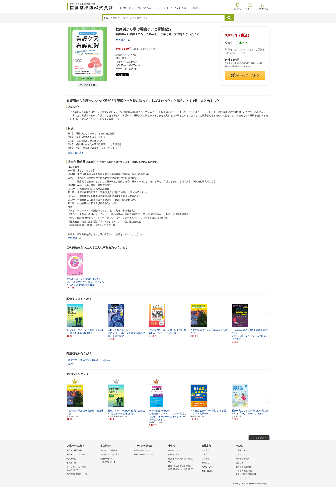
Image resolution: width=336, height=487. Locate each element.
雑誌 (195, 8)
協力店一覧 (71, 463)
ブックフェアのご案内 (110, 454)
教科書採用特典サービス (77, 474)
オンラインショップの (76, 468)
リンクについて (242, 478)
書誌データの (108, 460)
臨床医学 (72, 360)
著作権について (174, 450)
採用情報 (205, 459)
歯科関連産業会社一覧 (143, 454)
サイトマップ (241, 454)
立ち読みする (86, 85)
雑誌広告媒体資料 (142, 450)
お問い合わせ (207, 463)
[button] (267, 320)
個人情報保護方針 (243, 467)
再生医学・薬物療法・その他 (95, 360)
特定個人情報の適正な (246, 472)
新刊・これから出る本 (174, 8)
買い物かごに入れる (247, 75)
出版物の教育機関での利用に (180, 460)
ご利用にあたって (243, 450)
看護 (70, 364)
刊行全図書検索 (242, 459)
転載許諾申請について (177, 454)
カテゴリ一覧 (124, 8)
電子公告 (239, 463)
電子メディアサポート (76, 454)
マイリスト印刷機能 (109, 450)
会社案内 (205, 450)
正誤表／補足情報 (74, 450)
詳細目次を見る (76, 152)
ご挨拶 (205, 454)
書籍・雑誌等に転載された (180, 467)
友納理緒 (120, 40)
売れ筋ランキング (147, 8)
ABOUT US (207, 467)
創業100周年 (207, 471)
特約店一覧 (71, 459)
